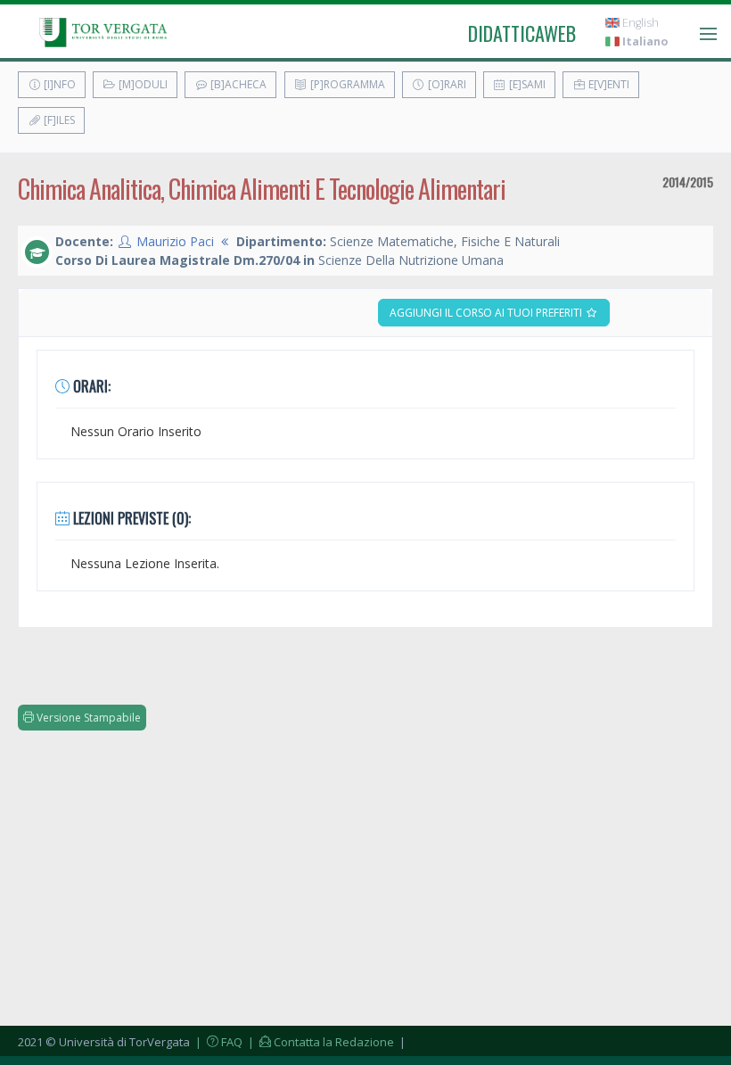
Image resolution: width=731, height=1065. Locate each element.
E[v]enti (607, 84)
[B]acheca (237, 84)
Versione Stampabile (87, 717)
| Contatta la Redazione (319, 1042)
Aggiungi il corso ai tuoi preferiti (487, 312)
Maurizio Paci (175, 241)
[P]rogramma (346, 84)
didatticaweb (522, 33)
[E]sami (526, 84)
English (639, 22)
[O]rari (445, 84)
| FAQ (217, 1042)
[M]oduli (142, 84)
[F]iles (58, 120)
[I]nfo (58, 84)
